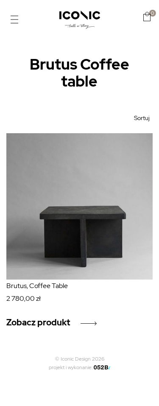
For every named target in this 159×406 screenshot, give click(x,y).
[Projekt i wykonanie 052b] (102, 367)
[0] (147, 16)
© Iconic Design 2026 (79, 359)
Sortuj (142, 118)
